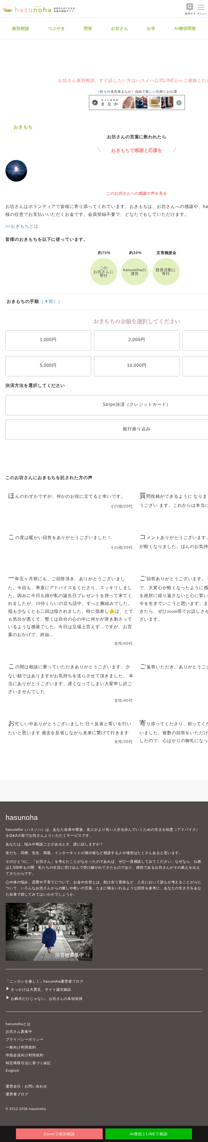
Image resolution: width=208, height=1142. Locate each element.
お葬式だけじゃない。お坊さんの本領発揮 (47, 999)
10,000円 (137, 365)
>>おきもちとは (21, 226)
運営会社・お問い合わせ (26, 1086)
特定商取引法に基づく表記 (28, 1063)
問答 (88, 28)
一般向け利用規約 (21, 1047)
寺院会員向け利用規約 (25, 1055)
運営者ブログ (17, 1094)
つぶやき (56, 28)
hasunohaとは (18, 1024)
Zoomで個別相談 (59, 1134)
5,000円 (48, 365)
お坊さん (119, 28)
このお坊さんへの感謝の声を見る (136, 193)
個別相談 (20, 28)
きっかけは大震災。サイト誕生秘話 (41, 989)
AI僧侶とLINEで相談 (148, 1134)
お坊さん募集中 (19, 1031)
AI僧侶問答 (185, 28)
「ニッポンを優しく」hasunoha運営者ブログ (44, 981)
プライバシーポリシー (25, 1039)
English (12, 1071)
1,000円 (48, 339)
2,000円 (136, 339)
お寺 (151, 28)
